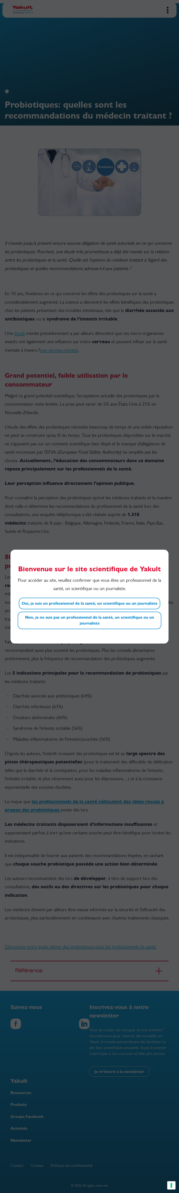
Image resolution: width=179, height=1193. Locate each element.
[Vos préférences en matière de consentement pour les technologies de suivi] (171, 1185)
